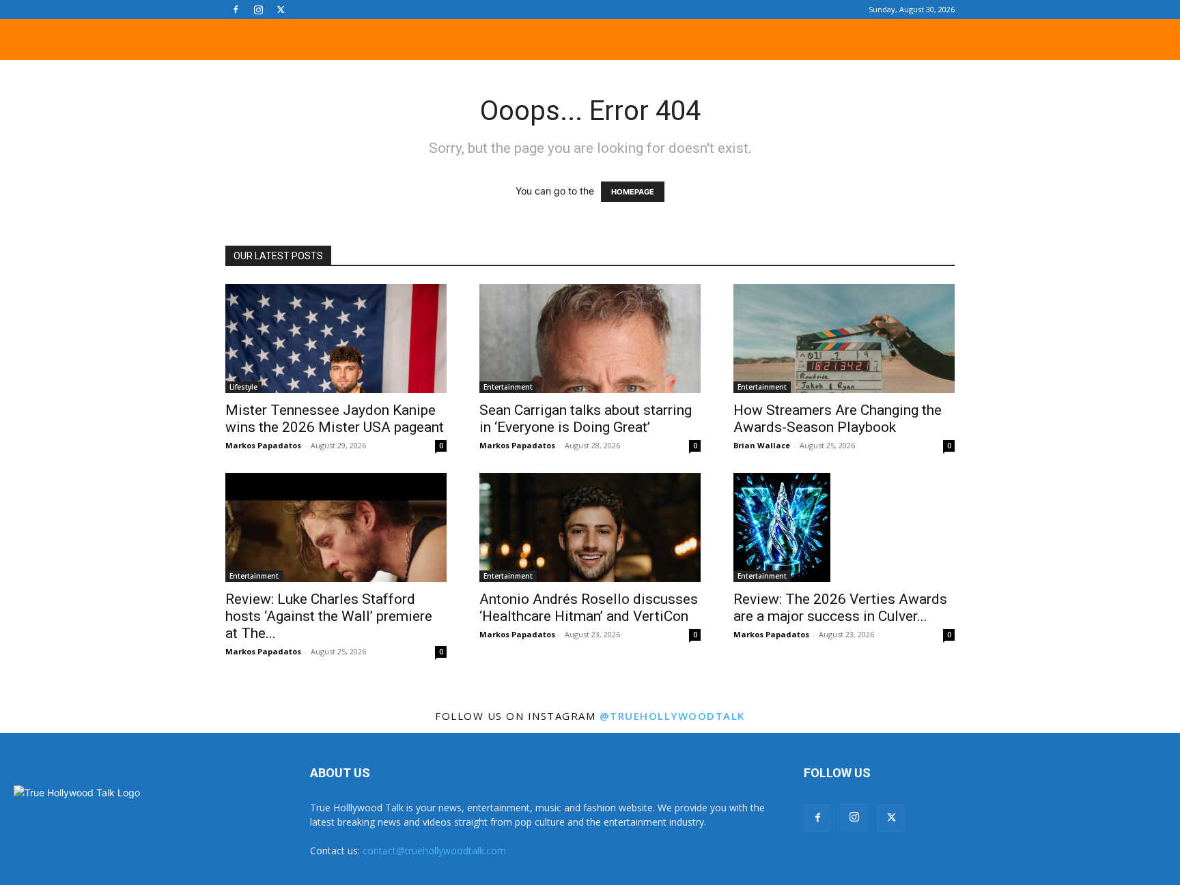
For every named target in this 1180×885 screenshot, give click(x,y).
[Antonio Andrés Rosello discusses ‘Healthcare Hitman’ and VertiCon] (590, 527)
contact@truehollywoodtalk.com (434, 850)
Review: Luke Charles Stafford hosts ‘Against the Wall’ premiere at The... (328, 616)
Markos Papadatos (263, 445)
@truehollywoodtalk (672, 716)
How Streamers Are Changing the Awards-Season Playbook (837, 418)
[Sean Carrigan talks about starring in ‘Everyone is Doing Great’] (590, 338)
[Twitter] (280, 9)
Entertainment (508, 387)
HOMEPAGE (632, 192)
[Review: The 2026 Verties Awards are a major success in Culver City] (844, 527)
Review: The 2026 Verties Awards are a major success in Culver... (840, 607)
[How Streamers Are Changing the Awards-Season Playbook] (844, 338)
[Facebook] (235, 9)
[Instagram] (258, 9)
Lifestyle (243, 387)
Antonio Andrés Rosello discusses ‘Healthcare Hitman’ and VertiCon (588, 607)
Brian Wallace (761, 445)
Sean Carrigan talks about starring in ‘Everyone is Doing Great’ (585, 418)
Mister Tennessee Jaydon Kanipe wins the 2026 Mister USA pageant (334, 418)
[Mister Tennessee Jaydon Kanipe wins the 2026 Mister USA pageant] (336, 338)
